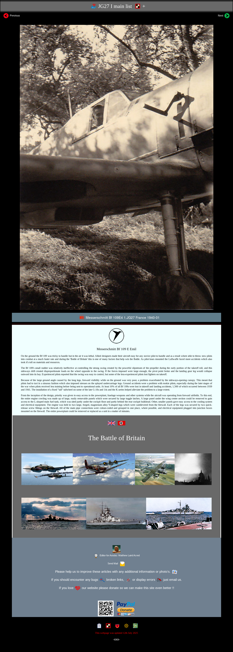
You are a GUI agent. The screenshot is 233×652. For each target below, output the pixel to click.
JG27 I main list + (121, 6)
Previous (14, 15)
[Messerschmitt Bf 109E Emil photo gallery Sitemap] (98, 626)
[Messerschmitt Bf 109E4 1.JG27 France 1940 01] (116, 167)
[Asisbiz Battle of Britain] (116, 469)
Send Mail (113, 563)
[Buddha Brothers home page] (126, 626)
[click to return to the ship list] (116, 513)
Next (221, 15)
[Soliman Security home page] (117, 626)
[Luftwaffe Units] (108, 626)
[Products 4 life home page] (135, 626)
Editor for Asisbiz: (119, 555)
